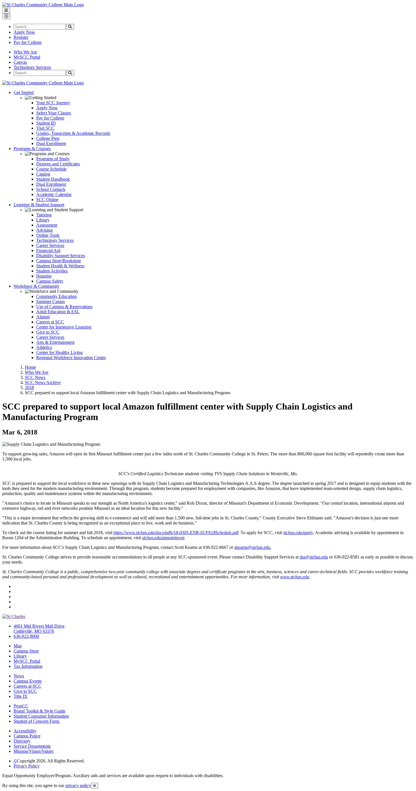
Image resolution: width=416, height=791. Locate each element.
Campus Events (28, 681)
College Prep (47, 138)
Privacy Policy (27, 766)
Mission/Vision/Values (33, 751)
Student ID (46, 123)
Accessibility (25, 730)
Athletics (44, 347)
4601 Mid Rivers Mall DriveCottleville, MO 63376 (39, 629)
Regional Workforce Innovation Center (71, 357)
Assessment (46, 225)
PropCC (21, 705)
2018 (29, 387)
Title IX (20, 696)
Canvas (20, 62)
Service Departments (32, 746)
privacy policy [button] (78, 785)
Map (18, 645)
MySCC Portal (27, 57)
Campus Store (26, 651)
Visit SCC (45, 128)
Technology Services (32, 67)
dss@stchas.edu (314, 557)
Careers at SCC (50, 321)
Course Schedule (51, 169)
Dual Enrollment (51, 143)
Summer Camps (50, 301)
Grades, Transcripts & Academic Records (73, 133)
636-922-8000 (26, 636)
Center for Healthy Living (59, 352)
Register (21, 37)
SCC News (35, 377)
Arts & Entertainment (55, 342)
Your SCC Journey (53, 102)
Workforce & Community (36, 286)
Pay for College (28, 42)
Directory (22, 741)
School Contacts (50, 189)
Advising (44, 230)
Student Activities (52, 270)
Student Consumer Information (41, 716)
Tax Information (28, 666)
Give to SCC (47, 332)
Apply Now (24, 32)
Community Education (56, 296)
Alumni (43, 316)
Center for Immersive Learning (63, 327)
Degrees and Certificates (58, 163)
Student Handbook (53, 179)
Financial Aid (48, 250)
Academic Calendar (54, 194)
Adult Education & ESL (58, 311)
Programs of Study (53, 158)
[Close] (94, 786)
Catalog (43, 174)
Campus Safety (49, 281)
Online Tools (47, 235)
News (19, 675)
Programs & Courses (32, 148)
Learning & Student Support (39, 204)
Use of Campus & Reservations (64, 306)
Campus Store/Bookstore (58, 260)
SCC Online (47, 199)
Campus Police (27, 736)
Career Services (50, 245)
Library (43, 220)
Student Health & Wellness (60, 265)
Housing (44, 276)
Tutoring (44, 214)
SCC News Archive (43, 382)
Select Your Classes (53, 112)
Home (30, 367)
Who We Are (25, 52)
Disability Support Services (60, 255)
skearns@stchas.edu (252, 547)
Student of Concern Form (37, 721)
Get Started (24, 92)
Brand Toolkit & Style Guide (39, 711)
